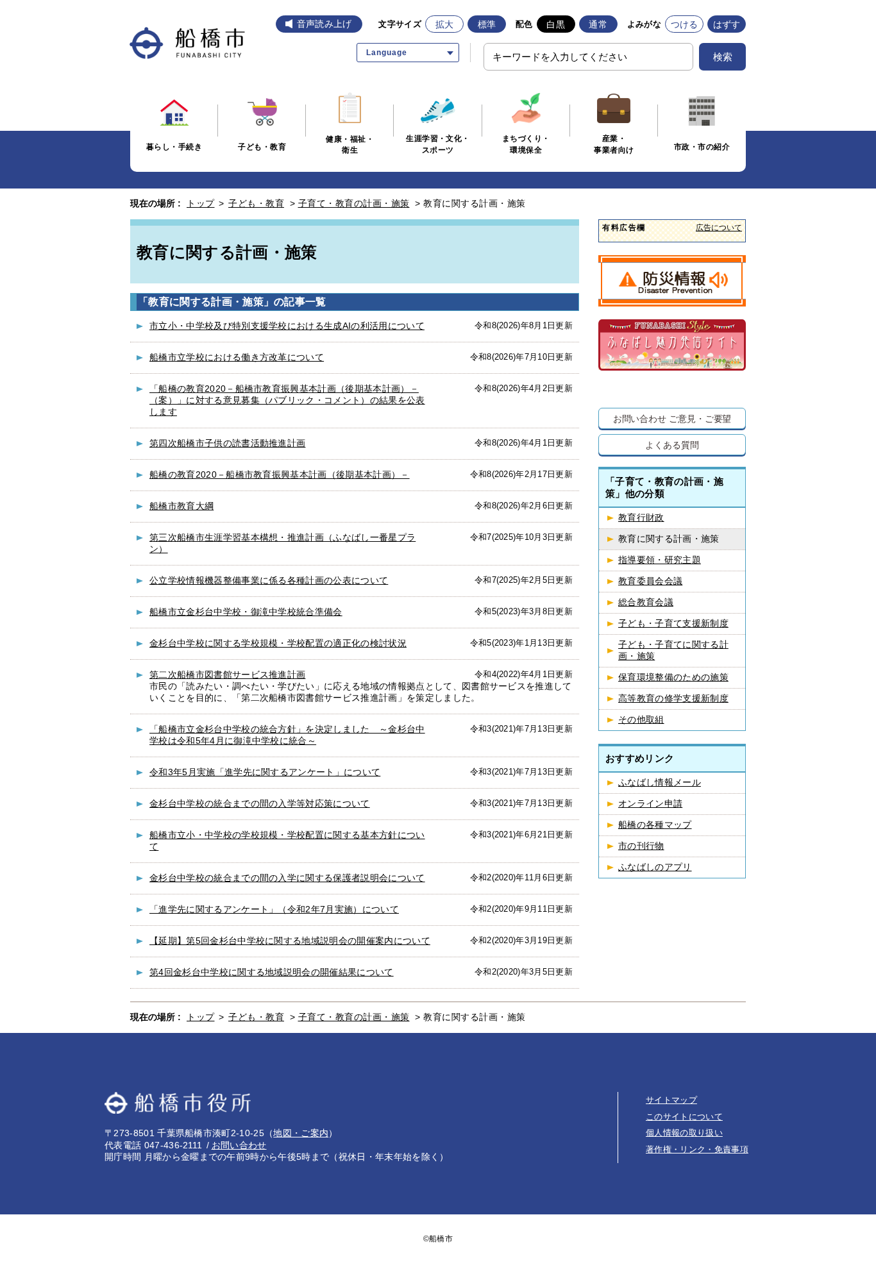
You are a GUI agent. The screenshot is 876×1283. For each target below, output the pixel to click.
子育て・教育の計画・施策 (354, 203)
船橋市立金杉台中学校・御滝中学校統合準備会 (245, 612)
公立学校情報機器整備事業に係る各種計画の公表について (268, 580)
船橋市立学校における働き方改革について (236, 357)
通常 (598, 24)
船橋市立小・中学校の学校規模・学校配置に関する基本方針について (287, 840)
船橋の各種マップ (655, 825)
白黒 (555, 24)
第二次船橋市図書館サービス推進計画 (227, 674)
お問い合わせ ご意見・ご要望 (672, 418)
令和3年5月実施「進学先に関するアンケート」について (264, 772)
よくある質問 (671, 445)
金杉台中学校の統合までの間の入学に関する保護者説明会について (287, 878)
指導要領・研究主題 (659, 560)
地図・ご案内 (300, 1133)
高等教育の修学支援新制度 (673, 698)
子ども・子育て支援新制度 (673, 623)
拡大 (444, 24)
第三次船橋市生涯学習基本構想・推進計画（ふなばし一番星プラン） (282, 543)
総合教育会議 (645, 602)
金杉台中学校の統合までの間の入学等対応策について (259, 803)
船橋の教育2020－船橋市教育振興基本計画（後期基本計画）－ (279, 474)
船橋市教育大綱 (181, 506)
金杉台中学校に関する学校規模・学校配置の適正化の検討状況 (278, 643)
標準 (487, 24)
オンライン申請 (650, 804)
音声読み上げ (324, 23)
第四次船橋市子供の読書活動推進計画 (227, 443)
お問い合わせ (239, 1145)
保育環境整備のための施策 (673, 677)
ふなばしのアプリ (655, 867)
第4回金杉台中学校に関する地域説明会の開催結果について (271, 972)
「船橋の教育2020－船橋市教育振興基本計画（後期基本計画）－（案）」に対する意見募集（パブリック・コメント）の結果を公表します (287, 400)
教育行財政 (641, 518)
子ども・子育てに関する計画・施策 (673, 650)
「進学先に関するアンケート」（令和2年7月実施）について (274, 909)
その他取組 (641, 720)
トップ (201, 203)
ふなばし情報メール (659, 782)
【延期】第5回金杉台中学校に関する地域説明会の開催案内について (289, 940)
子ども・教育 (256, 203)
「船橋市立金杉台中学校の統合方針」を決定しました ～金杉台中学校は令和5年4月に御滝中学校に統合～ (287, 735)
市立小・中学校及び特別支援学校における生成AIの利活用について (287, 326)
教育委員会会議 (650, 581)
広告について (719, 227)
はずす (727, 24)
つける (684, 24)
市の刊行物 (641, 846)
